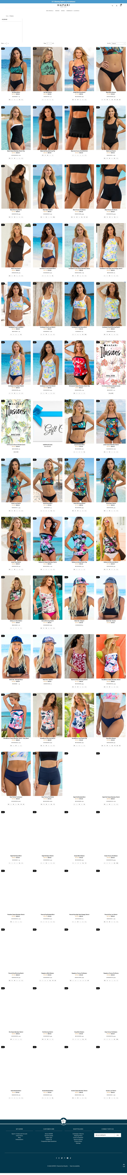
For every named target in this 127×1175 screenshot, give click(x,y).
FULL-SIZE (111, 393)
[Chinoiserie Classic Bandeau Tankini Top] (79, 362)
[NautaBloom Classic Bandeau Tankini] (111, 656)
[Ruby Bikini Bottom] (79, 1009)
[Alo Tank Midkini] (47, 69)
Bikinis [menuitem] (63, 10)
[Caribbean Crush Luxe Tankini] (47, 304)
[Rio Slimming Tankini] (47, 1009)
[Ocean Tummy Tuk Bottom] (111, 832)
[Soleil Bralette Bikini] (16, 1067)
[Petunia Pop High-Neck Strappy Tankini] (79, 891)
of (53, 43)
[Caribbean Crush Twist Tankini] (47, 362)
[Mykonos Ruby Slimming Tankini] (79, 656)
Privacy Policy (78, 1141)
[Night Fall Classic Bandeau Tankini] (111, 774)
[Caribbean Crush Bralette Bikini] (47, 245)
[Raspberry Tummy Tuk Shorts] (111, 950)
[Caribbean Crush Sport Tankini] (16, 362)
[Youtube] (67, 1158)
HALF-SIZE (16, 452)
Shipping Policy (78, 1135)
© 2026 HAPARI (51, 1166)
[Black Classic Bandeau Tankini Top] (16, 128)
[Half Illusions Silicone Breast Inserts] (16, 421)
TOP (124, 1166)
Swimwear (69, 10)
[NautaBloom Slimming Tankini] (47, 715)
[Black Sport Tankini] (47, 186)
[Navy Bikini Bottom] (111, 715)
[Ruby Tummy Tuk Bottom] (111, 1009)
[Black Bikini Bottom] (111, 69)
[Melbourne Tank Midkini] (16, 597)
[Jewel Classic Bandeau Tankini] (111, 421)
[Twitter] (61, 1158)
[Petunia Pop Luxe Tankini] (111, 891)
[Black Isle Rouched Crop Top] (47, 128)
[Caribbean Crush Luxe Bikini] (16, 304)
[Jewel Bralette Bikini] (79, 421)
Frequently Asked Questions (48, 1141)
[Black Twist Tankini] (16, 245)
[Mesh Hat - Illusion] (111, 597)
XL (19, 99)
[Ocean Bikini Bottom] (79, 832)
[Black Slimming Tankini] (16, 186)
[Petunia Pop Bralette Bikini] (47, 891)
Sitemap (78, 1143)
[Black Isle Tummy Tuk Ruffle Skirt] (79, 128)
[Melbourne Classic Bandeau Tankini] (47, 539)
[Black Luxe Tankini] (111, 128)
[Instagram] (58, 1158)
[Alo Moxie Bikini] (16, 69)
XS (9, 99)
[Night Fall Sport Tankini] (47, 832)
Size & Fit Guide (49, 1135)
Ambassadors (19, 1139)
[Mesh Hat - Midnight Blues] (16, 656)
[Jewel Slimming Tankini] (79, 480)
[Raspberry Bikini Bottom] (47, 950)
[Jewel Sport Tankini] (111, 480)
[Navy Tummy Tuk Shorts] (47, 774)
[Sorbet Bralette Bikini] (47, 1067)
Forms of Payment (78, 1137)
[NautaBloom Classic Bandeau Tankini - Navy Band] (16, 715)
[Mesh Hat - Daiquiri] (79, 597)
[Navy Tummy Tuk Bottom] (16, 774)
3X (119, 99)
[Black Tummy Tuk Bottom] (79, 186)
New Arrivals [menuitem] (49, 10)
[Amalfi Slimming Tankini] (79, 69)
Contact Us (49, 1139)
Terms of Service (78, 1139)
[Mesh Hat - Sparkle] (47, 656)
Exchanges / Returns (78, 1134)
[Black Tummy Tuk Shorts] (111, 186)
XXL (54, 217)
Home (7, 16)
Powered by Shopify (62, 1166)
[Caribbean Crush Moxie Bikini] (79, 304)
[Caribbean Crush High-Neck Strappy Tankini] (111, 245)
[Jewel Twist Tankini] (16, 539)
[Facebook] (56, 1158)
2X (117, 99)
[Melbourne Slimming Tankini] (111, 539)
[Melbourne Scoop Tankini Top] (79, 539)
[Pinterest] (64, 1158)
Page (45, 43)
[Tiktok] (70, 1158)
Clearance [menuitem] (76, 10)
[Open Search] (112, 5)
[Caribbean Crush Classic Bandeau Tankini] (79, 245)
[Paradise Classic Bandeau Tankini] (16, 891)
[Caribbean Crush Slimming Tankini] (111, 304)
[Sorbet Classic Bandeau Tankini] (79, 1067)
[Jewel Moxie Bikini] (47, 480)
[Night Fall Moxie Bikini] (16, 832)
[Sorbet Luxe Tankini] (111, 1067)
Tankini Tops (48, 1137)
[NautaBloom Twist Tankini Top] (79, 715)
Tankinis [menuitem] (57, 10)
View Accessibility (75, 1166)
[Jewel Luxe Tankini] (16, 480)
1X (114, 99)
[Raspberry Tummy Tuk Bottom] (79, 950)
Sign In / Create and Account (19, 1134)
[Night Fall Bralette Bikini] (79, 774)
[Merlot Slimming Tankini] (47, 597)
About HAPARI (49, 1134)
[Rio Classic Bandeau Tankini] (16, 1009)
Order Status (19, 1135)
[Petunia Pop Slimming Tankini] (16, 950)
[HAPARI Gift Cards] (47, 421)
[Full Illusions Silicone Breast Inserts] (111, 362)
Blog (19, 1137)
